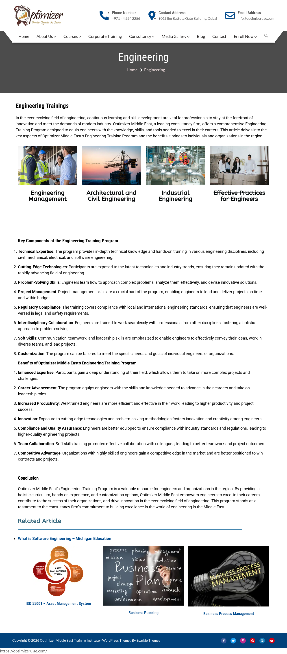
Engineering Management (47, 196)
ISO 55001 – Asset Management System (58, 603)
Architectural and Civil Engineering (112, 196)
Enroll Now (244, 36)
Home (23, 36)
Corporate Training (105, 36)
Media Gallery (174, 36)
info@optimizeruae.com (256, 18)
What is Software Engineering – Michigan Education (64, 538)
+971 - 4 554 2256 (126, 18)
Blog (201, 36)
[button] (266, 36)
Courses (70, 36)
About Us (45, 36)
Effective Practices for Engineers (239, 196)
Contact (219, 36)
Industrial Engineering (175, 196)
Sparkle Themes (148, 640)
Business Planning (143, 612)
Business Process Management (228, 613)
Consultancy (140, 36)
